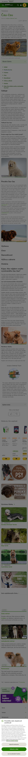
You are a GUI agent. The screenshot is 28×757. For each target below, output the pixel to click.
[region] (14, 738)
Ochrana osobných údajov (12, 740)
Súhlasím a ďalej (14, 749)
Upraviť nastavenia (14, 744)
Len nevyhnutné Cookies (14, 754)
